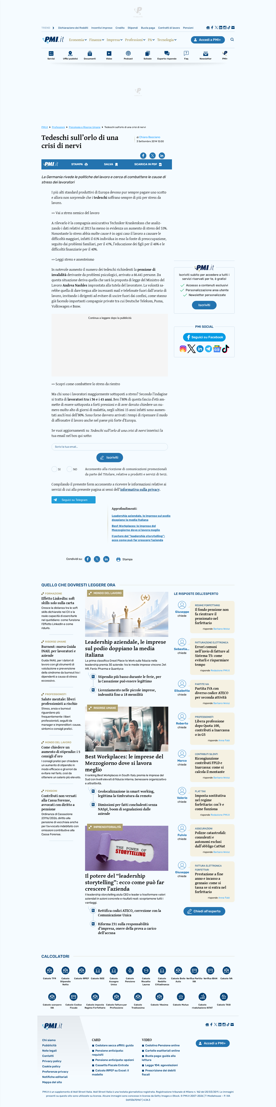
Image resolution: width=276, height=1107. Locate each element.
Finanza (95, 40)
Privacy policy (51, 1061)
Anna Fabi (224, 740)
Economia (76, 40)
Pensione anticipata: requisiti (107, 1052)
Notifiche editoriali (55, 1077)
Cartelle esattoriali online (162, 1050)
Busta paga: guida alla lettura (159, 1058)
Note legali (49, 1050)
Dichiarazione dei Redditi (73, 27)
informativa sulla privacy (140, 489)
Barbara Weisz (221, 628)
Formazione (53, 593)
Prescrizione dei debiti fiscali (159, 1072)
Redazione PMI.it (220, 670)
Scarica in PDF (146, 164)
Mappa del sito (52, 1082)
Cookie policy (51, 1066)
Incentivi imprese (101, 27)
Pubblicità (49, 1045)
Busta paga (148, 27)
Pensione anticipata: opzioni (114, 1060)
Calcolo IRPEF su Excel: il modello (110, 1072)
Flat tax (200, 791)
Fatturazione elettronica (211, 642)
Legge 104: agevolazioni (161, 1065)
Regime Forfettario (207, 605)
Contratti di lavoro (169, 27)
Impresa (113, 40)
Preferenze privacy (55, 1071)
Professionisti (55, 694)
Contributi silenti (206, 754)
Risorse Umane (105, 708)
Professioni (134, 40)
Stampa (77, 164)
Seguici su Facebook (207, 337)
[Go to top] (237, 1094)
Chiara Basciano (149, 137)
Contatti (48, 1056)
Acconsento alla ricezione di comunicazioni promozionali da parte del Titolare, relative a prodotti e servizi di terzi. (126, 471)
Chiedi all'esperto (207, 911)
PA (150, 40)
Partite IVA (202, 684)
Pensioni (188, 27)
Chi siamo (49, 1040)
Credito (120, 27)
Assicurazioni (203, 828)
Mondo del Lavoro (108, 593)
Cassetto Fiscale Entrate (112, 1065)
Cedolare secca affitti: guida (114, 1045)
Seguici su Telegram (74, 499)
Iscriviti (204, 305)
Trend (45, 27)
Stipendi (133, 27)
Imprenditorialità (107, 827)
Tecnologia (165, 40)
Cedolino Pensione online (162, 1045)
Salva (109, 164)
